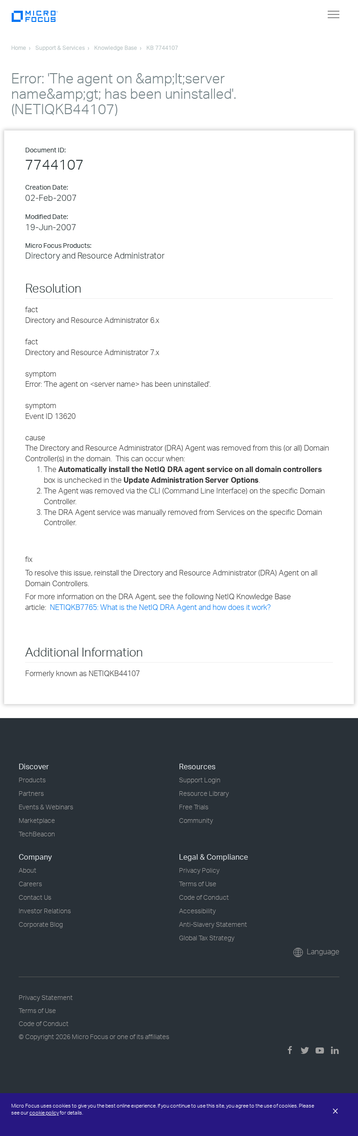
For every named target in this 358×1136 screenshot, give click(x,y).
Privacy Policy (199, 870)
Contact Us (35, 897)
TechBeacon (37, 834)
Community (196, 820)
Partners (31, 793)
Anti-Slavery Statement (213, 924)
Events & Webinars (46, 807)
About (27, 870)
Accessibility (197, 911)
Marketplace (37, 820)
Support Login (199, 780)
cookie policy (44, 1112)
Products (32, 780)
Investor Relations (45, 911)
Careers (30, 884)
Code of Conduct (204, 897)
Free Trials (193, 807)
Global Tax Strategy (206, 938)
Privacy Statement (46, 997)
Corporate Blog (41, 924)
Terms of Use (197, 884)
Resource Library (204, 793)
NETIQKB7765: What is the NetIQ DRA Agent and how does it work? (161, 607)
